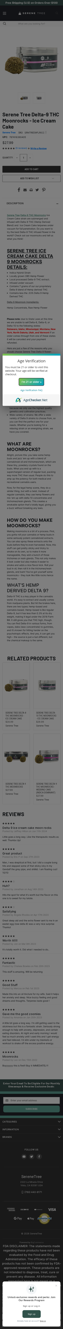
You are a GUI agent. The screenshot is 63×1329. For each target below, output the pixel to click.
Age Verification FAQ (31, 390)
